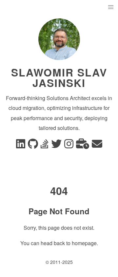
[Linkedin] (20, 145)
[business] (82, 145)
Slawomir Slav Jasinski (59, 77)
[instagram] (68, 145)
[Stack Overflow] (45, 145)
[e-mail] (97, 145)
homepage (84, 243)
